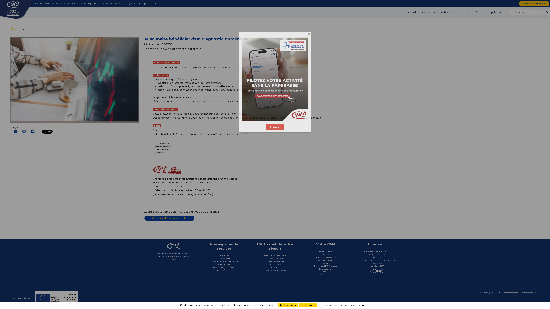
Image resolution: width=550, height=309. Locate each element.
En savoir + (275, 130)
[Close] (309, 37)
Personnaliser (327, 305)
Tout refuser (308, 305)
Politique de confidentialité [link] (354, 305)
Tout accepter (288, 305)
